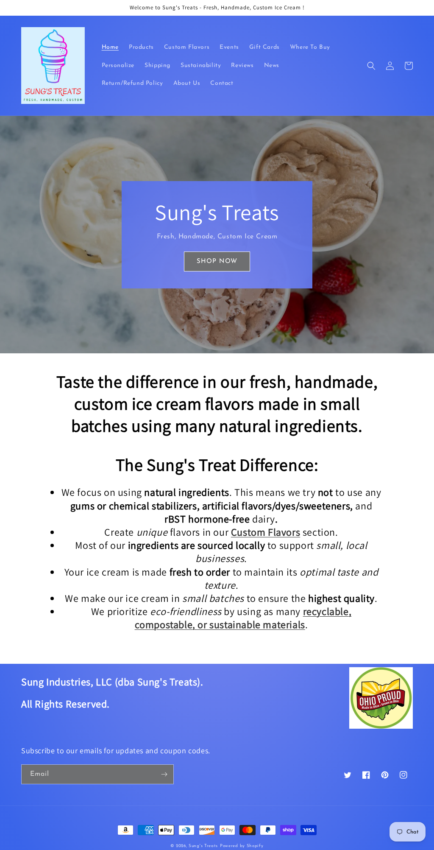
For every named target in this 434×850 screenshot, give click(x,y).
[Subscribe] (164, 774)
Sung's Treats (203, 846)
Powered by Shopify (242, 846)
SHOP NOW (217, 261)
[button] (371, 65)
